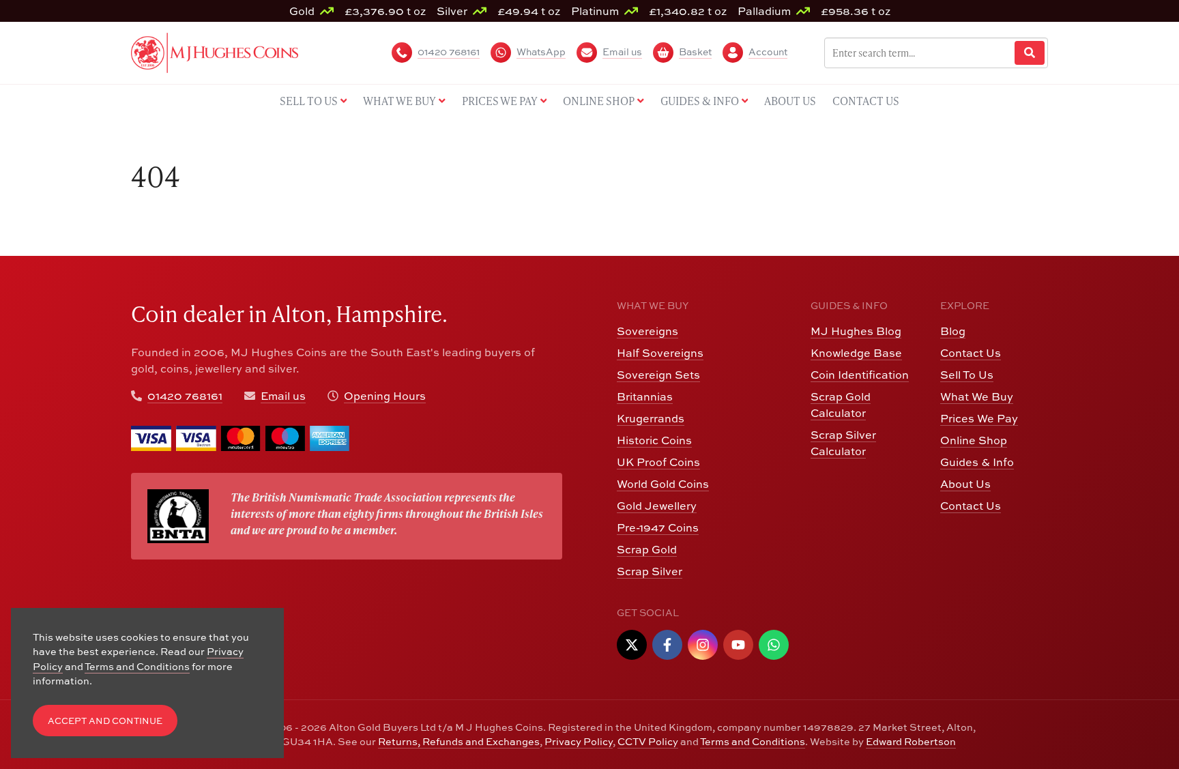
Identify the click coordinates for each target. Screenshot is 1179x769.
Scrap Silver (649, 571)
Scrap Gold (647, 549)
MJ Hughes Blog (856, 330)
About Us (965, 483)
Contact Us (970, 352)
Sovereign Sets (658, 374)
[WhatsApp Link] (774, 645)
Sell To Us (966, 374)
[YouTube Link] (738, 645)
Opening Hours (385, 395)
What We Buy (976, 396)
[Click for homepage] (214, 51)
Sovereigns (647, 330)
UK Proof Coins (658, 461)
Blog (952, 330)
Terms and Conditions (752, 741)
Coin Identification (860, 374)
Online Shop (973, 440)
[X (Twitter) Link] (632, 645)
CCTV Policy (647, 741)
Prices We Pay (979, 418)
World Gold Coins (663, 483)
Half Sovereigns (660, 352)
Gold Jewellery (657, 505)
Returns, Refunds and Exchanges (459, 741)
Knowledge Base (856, 352)
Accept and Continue (105, 721)
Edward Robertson (911, 741)
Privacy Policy (578, 741)
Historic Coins (654, 440)
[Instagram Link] (703, 645)
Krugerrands (650, 418)
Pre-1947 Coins (658, 527)
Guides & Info (977, 461)
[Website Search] (1030, 53)
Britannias (645, 396)
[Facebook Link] (667, 645)
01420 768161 (184, 395)
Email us (283, 395)
